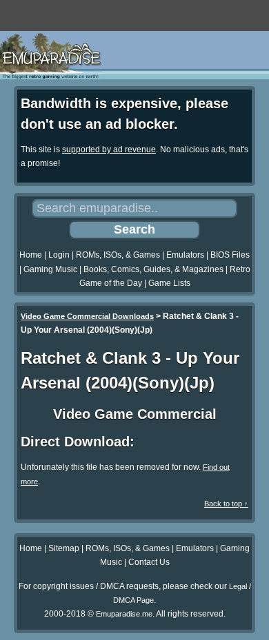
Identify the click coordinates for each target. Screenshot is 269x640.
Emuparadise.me (124, 614)
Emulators (185, 255)
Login (59, 255)
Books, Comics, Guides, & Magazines (153, 269)
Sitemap (63, 548)
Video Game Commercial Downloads (87, 316)
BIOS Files (230, 255)
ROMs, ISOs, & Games (118, 255)
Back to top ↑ (226, 503)
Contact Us (149, 562)
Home (30, 255)
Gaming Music (50, 269)
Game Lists (169, 283)
